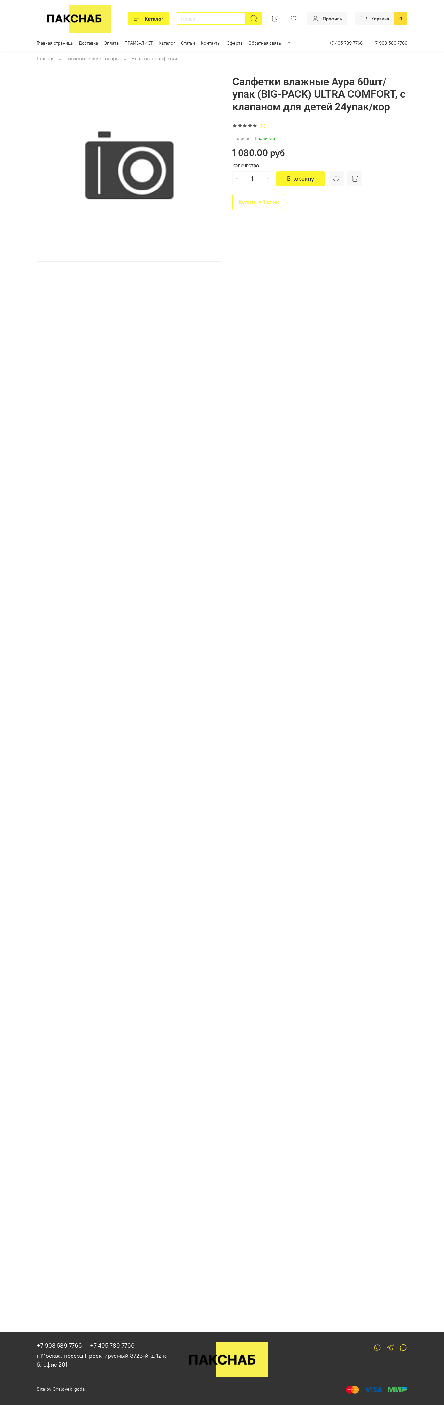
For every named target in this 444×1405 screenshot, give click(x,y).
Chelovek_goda (69, 1389)
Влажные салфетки (154, 58)
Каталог (154, 18)
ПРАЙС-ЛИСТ (138, 43)
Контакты (211, 43)
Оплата (111, 43)
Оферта (234, 43)
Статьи (188, 43)
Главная (46, 58)
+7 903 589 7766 (390, 43)
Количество (245, 165)
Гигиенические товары (93, 58)
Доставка (88, 43)
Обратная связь (264, 43)
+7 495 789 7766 (346, 43)
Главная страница (55, 43)
